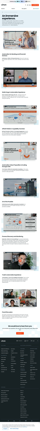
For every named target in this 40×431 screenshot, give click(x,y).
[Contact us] (27, 5)
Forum (21, 378)
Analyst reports (32, 352)
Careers (21, 394)
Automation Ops (4, 369)
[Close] (39, 422)
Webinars (31, 359)
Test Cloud (13, 371)
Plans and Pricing (4, 351)
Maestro (12, 359)
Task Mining (13, 369)
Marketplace (13, 357)
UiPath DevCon (32, 374)
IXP (11, 355)
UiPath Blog (32, 350)
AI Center (2, 361)
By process (22, 352)
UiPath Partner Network (5, 390)
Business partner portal (5, 398)
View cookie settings (14, 428)
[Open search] (25, 5)
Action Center (3, 357)
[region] (20, 426)
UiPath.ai (21, 392)
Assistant (2, 365)
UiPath (32, 376)
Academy (22, 360)
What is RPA (22, 366)
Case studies (32, 354)
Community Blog (23, 380)
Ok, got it (5, 428)
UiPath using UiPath (23, 404)
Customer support (4, 353)
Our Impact (22, 406)
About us (21, 390)
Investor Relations (23, 400)
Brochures (32, 361)
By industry (22, 350)
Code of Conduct (23, 413)
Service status (22, 384)
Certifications (22, 364)
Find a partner (3, 392)
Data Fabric (13, 348)
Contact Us (20, 340)
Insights (12, 350)
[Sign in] (30, 5)
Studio (12, 367)
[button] (20, 40)
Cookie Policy (24, 426)
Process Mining (13, 363)
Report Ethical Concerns (24, 415)
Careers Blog (22, 396)
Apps (2, 363)
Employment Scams (23, 417)
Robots (12, 365)
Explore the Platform (5, 348)
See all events (32, 378)
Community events (23, 382)
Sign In (27, 340)
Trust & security (23, 402)
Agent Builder (3, 359)
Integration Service (14, 352)
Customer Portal (23, 374)
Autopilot (2, 371)
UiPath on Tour (32, 372)
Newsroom (22, 398)
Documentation (23, 376)
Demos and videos (33, 363)
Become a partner (4, 394)
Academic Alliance (23, 362)
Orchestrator (13, 361)
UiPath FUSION (32, 367)
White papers (32, 356)
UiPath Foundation (23, 411)
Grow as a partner (4, 396)
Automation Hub (4, 367)
